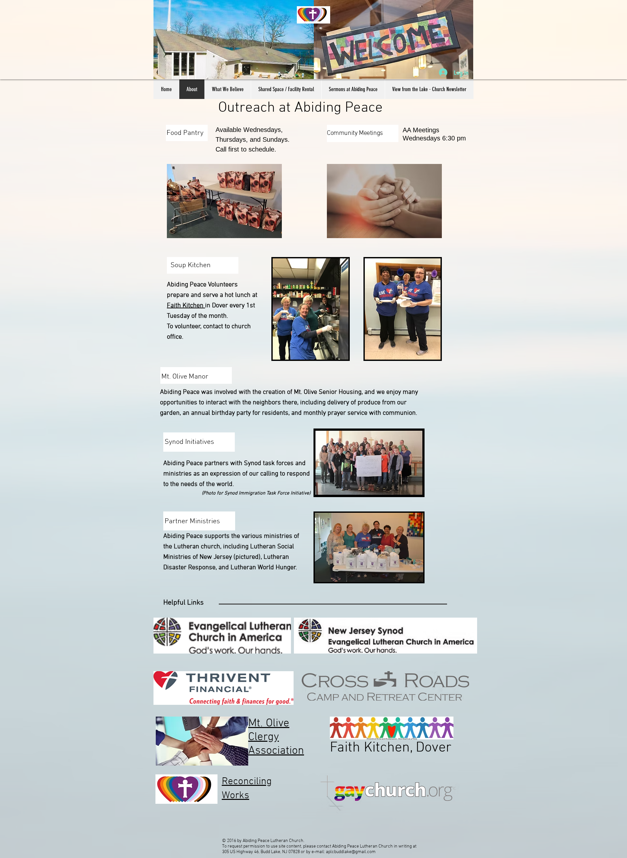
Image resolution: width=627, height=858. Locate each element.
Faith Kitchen (186, 306)
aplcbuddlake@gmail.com (351, 852)
